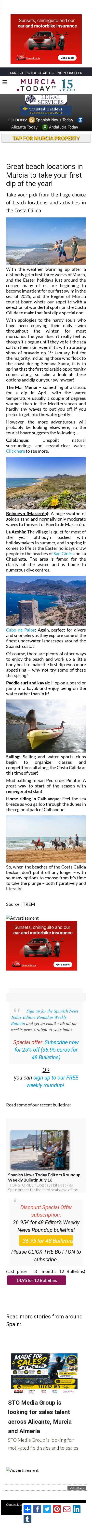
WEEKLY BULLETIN (69, 73)
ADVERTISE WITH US (40, 73)
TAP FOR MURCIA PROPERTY (46, 138)
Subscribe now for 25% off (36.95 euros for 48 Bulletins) (46, 1050)
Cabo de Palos (20, 630)
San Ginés (63, 553)
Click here (15, 451)
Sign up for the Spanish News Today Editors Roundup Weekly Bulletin (44, 1017)
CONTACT (16, 73)
